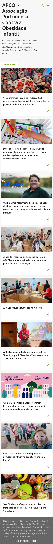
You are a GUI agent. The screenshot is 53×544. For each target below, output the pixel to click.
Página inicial (9, 65)
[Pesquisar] (42, 5)
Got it (35, 541)
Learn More (22, 541)
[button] (48, 111)
